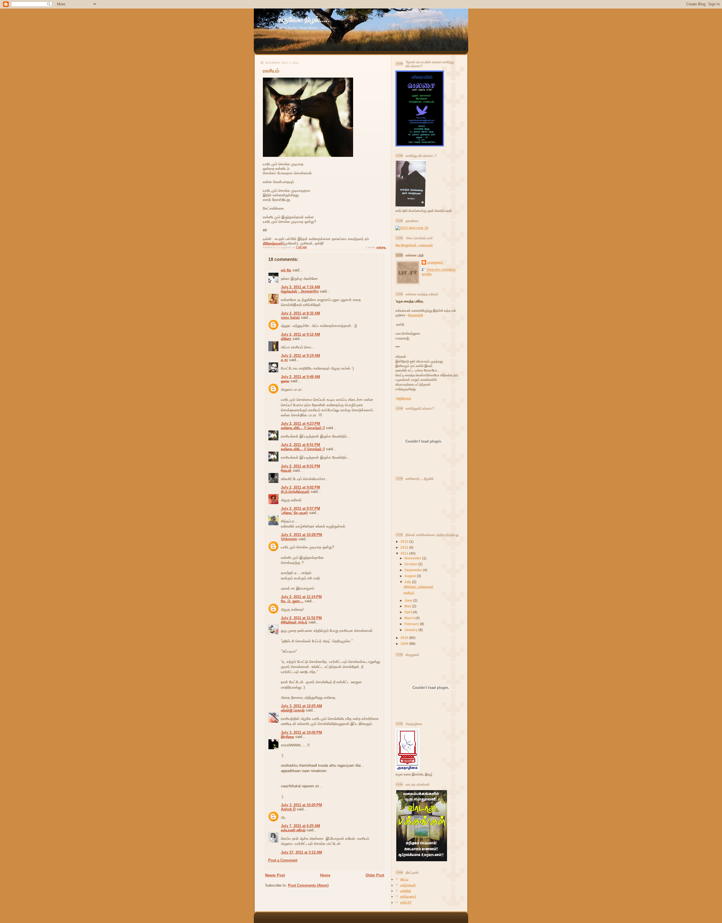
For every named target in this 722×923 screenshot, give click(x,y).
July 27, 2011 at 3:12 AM (301, 852)
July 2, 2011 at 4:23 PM (300, 423)
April (408, 612)
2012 (404, 547)
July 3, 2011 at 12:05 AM (301, 706)
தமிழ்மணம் (408, 896)
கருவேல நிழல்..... (304, 19)
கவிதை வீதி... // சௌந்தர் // (303, 428)
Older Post (375, 875)
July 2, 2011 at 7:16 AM (300, 287)
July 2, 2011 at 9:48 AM (300, 377)
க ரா (284, 360)
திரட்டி (404, 879)
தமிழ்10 (405, 902)
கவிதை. (381, 247)
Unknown (289, 539)
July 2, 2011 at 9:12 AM (300, 334)
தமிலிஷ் (405, 891)
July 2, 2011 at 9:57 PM (300, 508)
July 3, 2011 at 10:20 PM (301, 805)
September (413, 570)
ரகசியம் (271, 71)
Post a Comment (282, 860)
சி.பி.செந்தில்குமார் (295, 491)
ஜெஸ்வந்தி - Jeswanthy (300, 291)
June (408, 600)
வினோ (286, 339)
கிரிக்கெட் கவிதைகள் (418, 586)
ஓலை (285, 381)
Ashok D (288, 809)
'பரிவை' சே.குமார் (294, 513)
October (411, 564)
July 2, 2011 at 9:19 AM (300, 355)
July (408, 582)
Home (325, 875)
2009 (404, 643)
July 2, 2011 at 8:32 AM (300, 313)
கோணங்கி (415, 315)
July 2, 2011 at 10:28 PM (301, 535)
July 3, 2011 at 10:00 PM (301, 732)
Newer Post (275, 875)
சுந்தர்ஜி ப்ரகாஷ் (293, 710)
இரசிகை (287, 737)
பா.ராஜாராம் (435, 262)
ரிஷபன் (286, 470)
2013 (404, 541)
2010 (404, 637)
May (408, 606)
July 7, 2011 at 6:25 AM (300, 826)
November (413, 558)
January (411, 630)
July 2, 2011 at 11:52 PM (301, 618)
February (412, 624)
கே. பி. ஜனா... (292, 601)
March (409, 618)
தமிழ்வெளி (408, 885)
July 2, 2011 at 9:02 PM (300, 487)
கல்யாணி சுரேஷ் (293, 830)
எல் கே (286, 270)
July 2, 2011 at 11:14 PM (301, 597)
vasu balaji (290, 317)
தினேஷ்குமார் (273, 243)
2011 (404, 553)
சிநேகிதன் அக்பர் (294, 622)
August (410, 576)
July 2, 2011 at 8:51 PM (300, 445)
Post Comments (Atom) (308, 885)
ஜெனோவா (404, 398)
